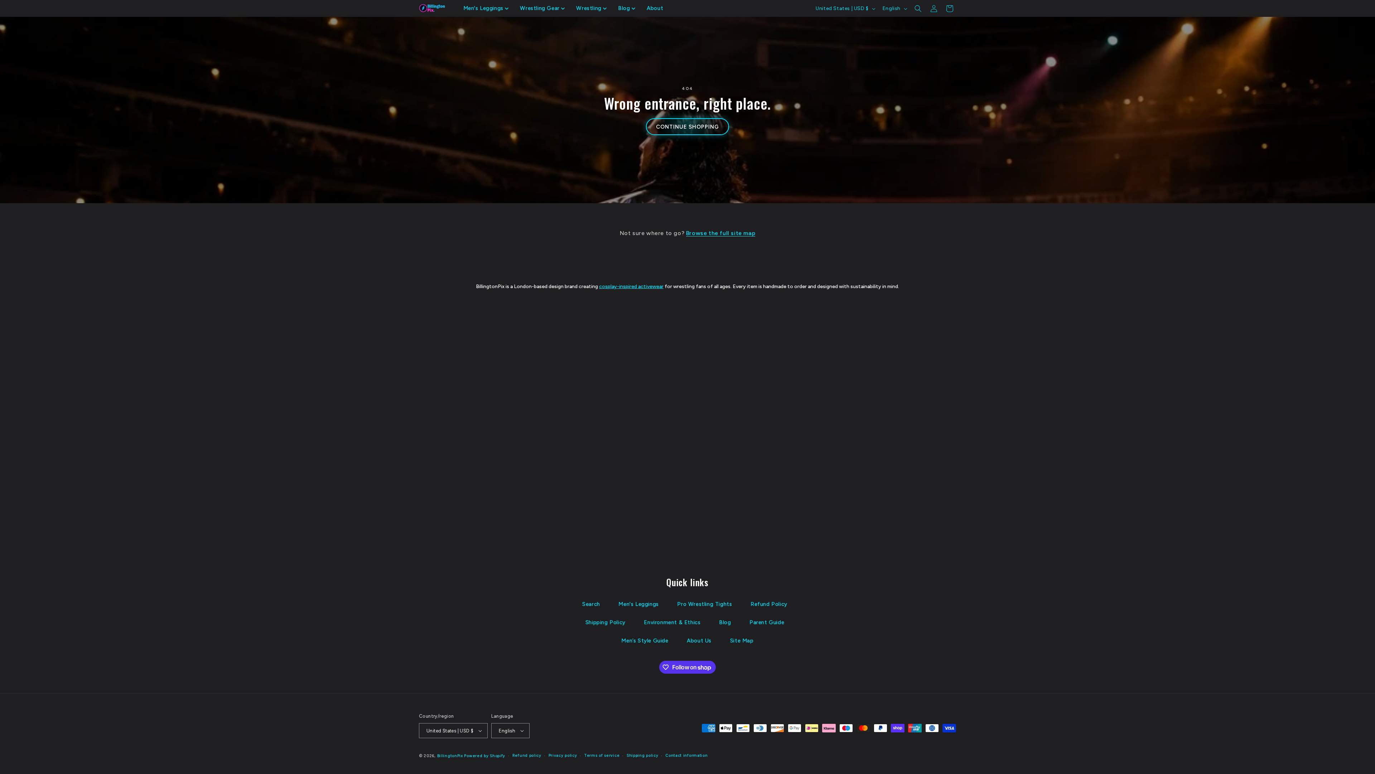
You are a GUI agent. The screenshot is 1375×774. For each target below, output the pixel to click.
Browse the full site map (720, 233)
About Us (699, 640)
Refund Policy (769, 604)
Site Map (742, 640)
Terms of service (601, 755)
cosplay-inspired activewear (631, 286)
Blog (725, 622)
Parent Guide (766, 622)
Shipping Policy (605, 622)
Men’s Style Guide (644, 640)
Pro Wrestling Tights (704, 604)
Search (591, 604)
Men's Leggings (638, 604)
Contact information (686, 755)
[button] (486, 8)
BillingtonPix (450, 756)
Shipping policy (642, 755)
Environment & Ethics (672, 622)
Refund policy (526, 755)
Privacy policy (563, 755)
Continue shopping (687, 127)
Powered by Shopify (484, 756)
